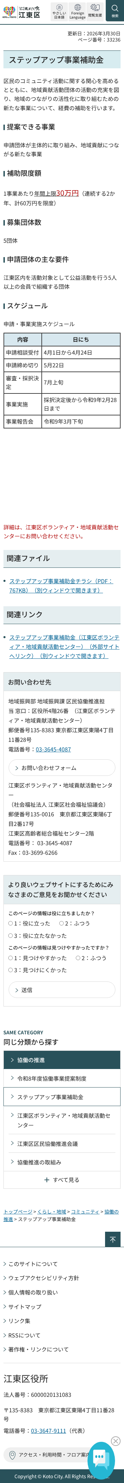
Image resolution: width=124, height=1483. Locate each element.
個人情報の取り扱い (33, 1292)
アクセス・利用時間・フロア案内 (55, 1454)
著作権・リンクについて (38, 1349)
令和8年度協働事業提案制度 (51, 1078)
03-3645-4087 (53, 749)
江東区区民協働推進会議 (47, 1143)
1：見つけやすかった (40, 958)
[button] (77, 11)
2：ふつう (77, 923)
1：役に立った (32, 923)
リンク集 (19, 1321)
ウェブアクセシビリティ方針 (43, 1278)
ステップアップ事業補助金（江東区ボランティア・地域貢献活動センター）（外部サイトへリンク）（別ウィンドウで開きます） (64, 646)
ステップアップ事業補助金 (50, 1097)
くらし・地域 (51, 1211)
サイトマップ (24, 1306)
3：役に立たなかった (40, 935)
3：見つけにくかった (40, 970)
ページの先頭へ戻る (120, 1234)
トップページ (17, 1211)
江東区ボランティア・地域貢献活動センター (64, 1120)
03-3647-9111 (48, 1430)
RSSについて (24, 1335)
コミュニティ (85, 1211)
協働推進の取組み (39, 1162)
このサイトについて (33, 1264)
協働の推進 (31, 1060)
